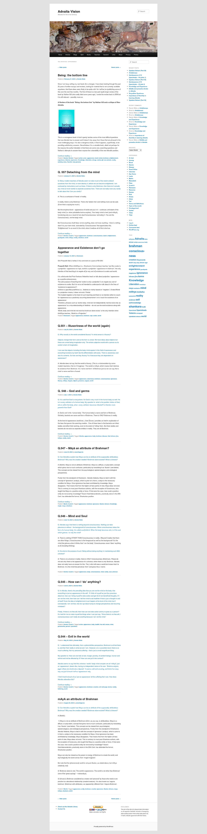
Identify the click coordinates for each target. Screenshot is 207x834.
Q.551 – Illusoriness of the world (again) (84, 326)
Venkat (131, 210)
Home (60, 55)
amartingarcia (79, 452)
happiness (132, 273)
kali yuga (104, 687)
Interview (132, 172)
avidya (136, 242)
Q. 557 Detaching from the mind (79, 172)
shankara (81, 238)
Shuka (131, 197)
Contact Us (61, 809)
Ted (130, 201)
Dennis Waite (81, 79)
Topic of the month (135, 206)
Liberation (88, 160)
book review (99, 158)
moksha (140, 291)
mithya (71, 238)
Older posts (62, 67)
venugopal (139, 313)
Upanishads (141, 310)
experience (61, 160)
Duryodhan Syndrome (136, 93)
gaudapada (61, 238)
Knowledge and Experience (138, 86)
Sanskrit (106, 55)
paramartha (61, 626)
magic (60, 506)
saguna (87, 381)
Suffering (60, 689)
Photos (136, 55)
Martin (65, 504)
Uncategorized (134, 208)
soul (110, 572)
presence (81, 381)
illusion (102, 504)
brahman (106, 158)
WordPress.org (134, 230)
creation (95, 687)
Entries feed (133, 225)
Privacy (128, 55)
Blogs (75, 55)
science (132, 300)
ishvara (113, 436)
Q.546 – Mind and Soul (72, 516)
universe (115, 572)
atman (131, 242)
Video (131, 213)
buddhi (97, 624)
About (120, 55)
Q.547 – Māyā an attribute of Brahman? (83, 448)
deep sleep (136, 263)
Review (71, 158)
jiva (117, 436)
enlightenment (113, 158)
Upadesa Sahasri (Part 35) (137, 80)
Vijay (130, 215)
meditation (137, 288)
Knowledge (81, 160)
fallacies (68, 160)
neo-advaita (107, 160)
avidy (83, 789)
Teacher (69, 162)
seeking (60, 162)
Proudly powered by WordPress (103, 826)
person (68, 626)
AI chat (131, 158)
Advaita (81, 436)
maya (64, 506)
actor (84, 158)
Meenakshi (132, 181)
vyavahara (74, 626)
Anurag (131, 160)
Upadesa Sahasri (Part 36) (137, 70)
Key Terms (132, 174)
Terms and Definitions (136, 204)
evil (100, 687)
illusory (60, 381)
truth (144, 307)
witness (138, 316)
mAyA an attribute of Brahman (78, 699)
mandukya (142, 284)
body (94, 436)
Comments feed (134, 227)
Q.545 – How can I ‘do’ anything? (79, 582)
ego (146, 262)
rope (91, 316)
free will (102, 624)
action (81, 158)
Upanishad (132, 310)
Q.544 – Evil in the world (73, 636)
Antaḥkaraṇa (133, 73)
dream (142, 263)
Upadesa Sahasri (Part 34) (137, 100)
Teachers (97, 55)
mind (66, 238)
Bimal (131, 162)
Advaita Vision (69, 11)
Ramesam (80, 256)
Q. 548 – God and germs (73, 391)
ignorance (74, 160)
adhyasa (131, 239)
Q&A (82, 55)
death (105, 236)
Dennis (66, 158)
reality (114, 160)
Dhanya (131, 167)
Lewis (131, 176)
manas (107, 624)
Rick (130, 194)
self (138, 299)
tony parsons (77, 162)
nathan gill (100, 160)
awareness (90, 379)
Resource (132, 190)
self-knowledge (135, 303)
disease (104, 436)
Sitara (131, 199)
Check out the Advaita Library (68, 807)
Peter (130, 183)
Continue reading (65, 156)
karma (110, 687)
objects (75, 381)
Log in (131, 223)
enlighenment (111, 236)
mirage (94, 160)
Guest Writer (133, 169)
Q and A (71, 236)
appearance (90, 158)
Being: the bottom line (72, 75)
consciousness (98, 236)
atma (146, 239)
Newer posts (116, 67)
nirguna (70, 381)
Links (113, 55)
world (86, 238)
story (65, 162)
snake (95, 316)
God (109, 436)
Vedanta (132, 313)
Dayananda (141, 260)
